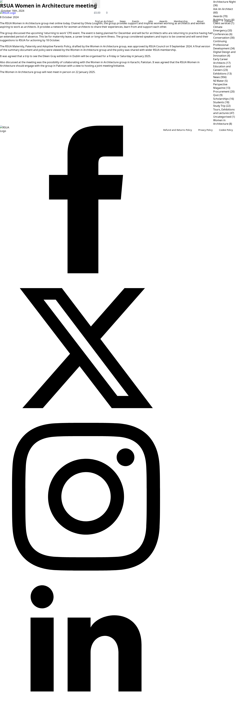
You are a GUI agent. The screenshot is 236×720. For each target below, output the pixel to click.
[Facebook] (86, 272)
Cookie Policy (226, 129)
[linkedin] (86, 718)
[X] (86, 421)
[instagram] (86, 569)
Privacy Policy (205, 129)
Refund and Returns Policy (177, 129)
